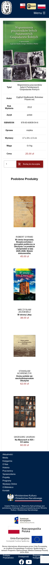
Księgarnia (7, 461)
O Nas (5, 464)
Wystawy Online (10, 484)
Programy (7, 481)
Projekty (6, 477)
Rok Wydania (9, 107)
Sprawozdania (9, 474)
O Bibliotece (8, 487)
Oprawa (9, 130)
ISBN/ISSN (9, 123)
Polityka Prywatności (8, 556)
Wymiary (9, 138)
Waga (9, 146)
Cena (9, 154)
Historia (6, 467)
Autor (9, 98)
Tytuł (9, 87)
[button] (41, 6)
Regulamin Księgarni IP (38, 556)
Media (5, 458)
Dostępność (23, 557)
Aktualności (8, 454)
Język (9, 115)
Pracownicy (8, 471)
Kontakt (6, 490)
